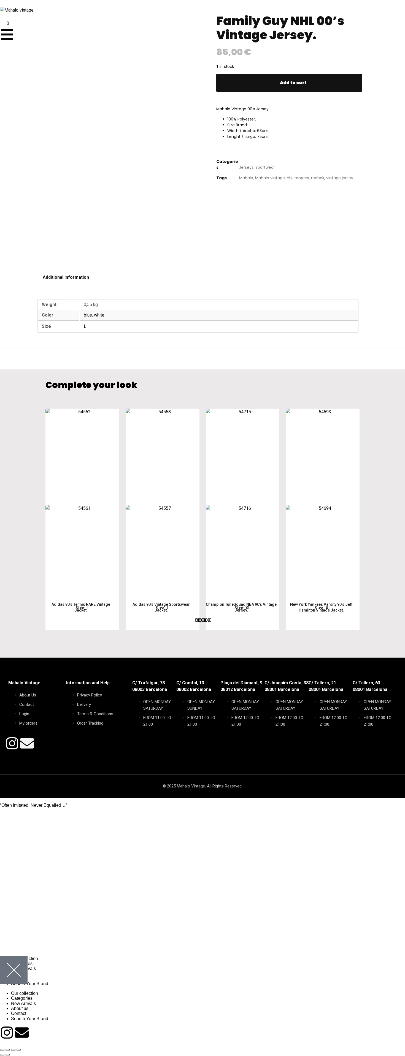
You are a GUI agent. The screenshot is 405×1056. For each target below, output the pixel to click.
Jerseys (246, 167)
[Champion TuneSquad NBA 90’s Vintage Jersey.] (243, 503)
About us (19, 1008)
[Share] (13, 1049)
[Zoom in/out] (2, 1049)
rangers (302, 178)
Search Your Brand (29, 983)
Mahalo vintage (270, 178)
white (99, 315)
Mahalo (246, 178)
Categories (22, 998)
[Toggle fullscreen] (8, 1049)
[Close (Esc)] (19, 1049)
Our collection (24, 993)
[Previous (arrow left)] (2, 1054)
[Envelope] (27, 743)
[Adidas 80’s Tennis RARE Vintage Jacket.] (82, 503)
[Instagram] (12, 743)
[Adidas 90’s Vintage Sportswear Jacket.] (162, 503)
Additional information (66, 277)
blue (88, 315)
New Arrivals (23, 1003)
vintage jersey (339, 178)
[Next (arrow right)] (8, 1054)
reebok (317, 178)
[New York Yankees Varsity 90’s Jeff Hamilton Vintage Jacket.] (323, 503)
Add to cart (293, 82)
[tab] (65, 277)
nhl (290, 178)
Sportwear (265, 167)
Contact (18, 1013)
